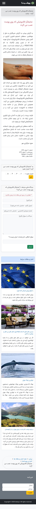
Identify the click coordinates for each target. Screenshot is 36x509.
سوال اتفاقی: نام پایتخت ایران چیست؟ (21, 237)
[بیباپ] (28, 3)
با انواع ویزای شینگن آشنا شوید (25, 291)
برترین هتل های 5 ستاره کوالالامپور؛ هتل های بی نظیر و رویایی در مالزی (18, 333)
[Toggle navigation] (4, 3)
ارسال (30, 247)
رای (31, 177)
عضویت (30, 492)
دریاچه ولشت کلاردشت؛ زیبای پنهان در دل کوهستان (19, 429)
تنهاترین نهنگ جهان (28, 380)
